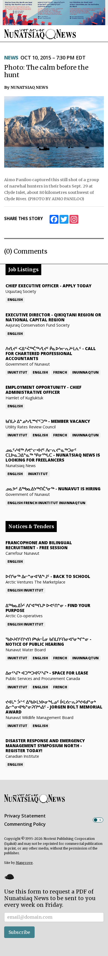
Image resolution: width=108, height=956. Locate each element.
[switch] (98, 820)
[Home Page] (40, 34)
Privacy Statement (25, 816)
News (11, 57)
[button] (9, 876)
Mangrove (24, 863)
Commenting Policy (25, 824)
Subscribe (19, 932)
